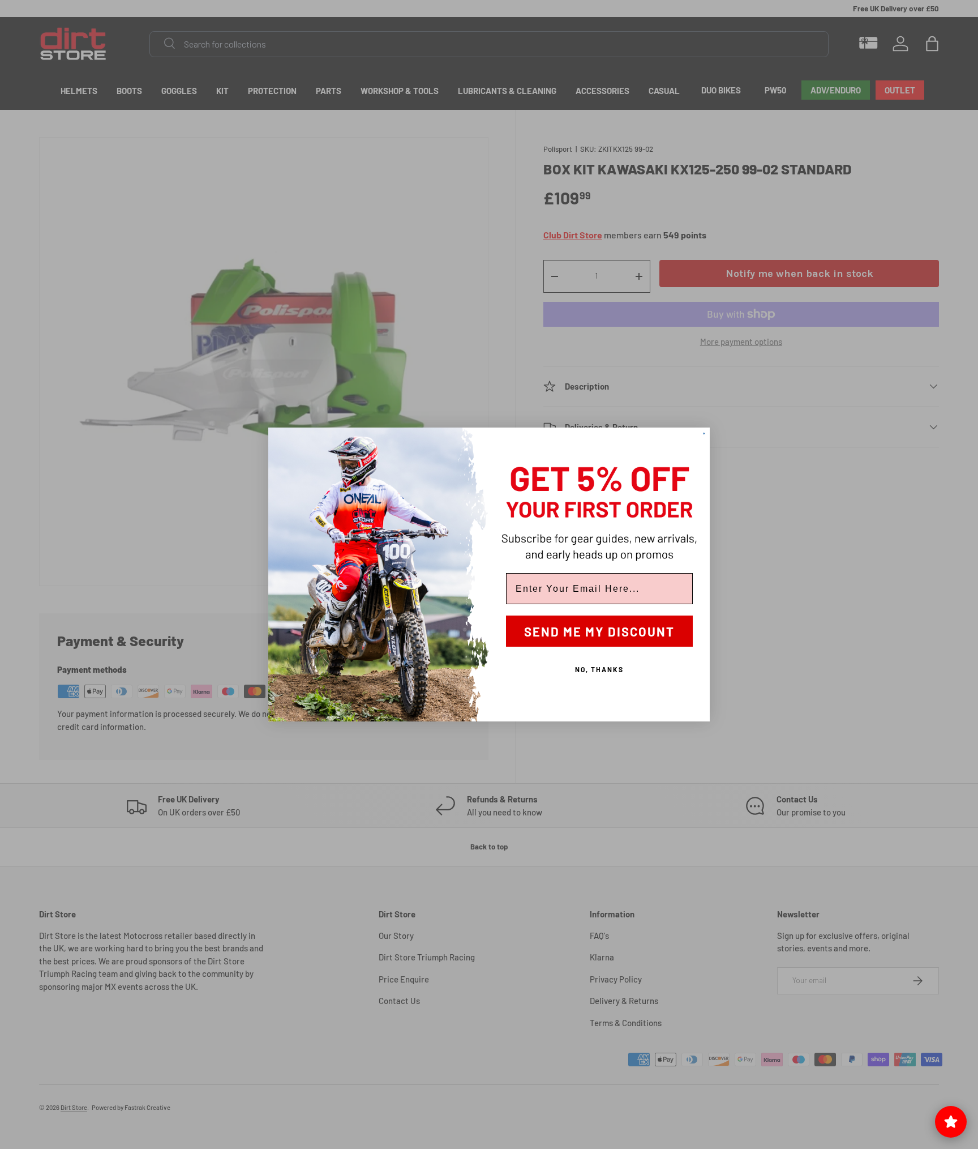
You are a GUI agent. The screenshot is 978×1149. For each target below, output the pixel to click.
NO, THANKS (599, 669)
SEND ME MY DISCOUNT (599, 631)
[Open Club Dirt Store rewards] (951, 1122)
